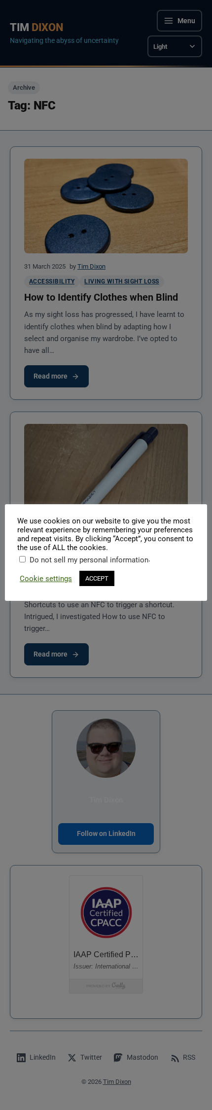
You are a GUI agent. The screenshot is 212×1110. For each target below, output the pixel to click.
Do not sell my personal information (89, 559)
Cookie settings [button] (46, 578)
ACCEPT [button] (96, 578)
